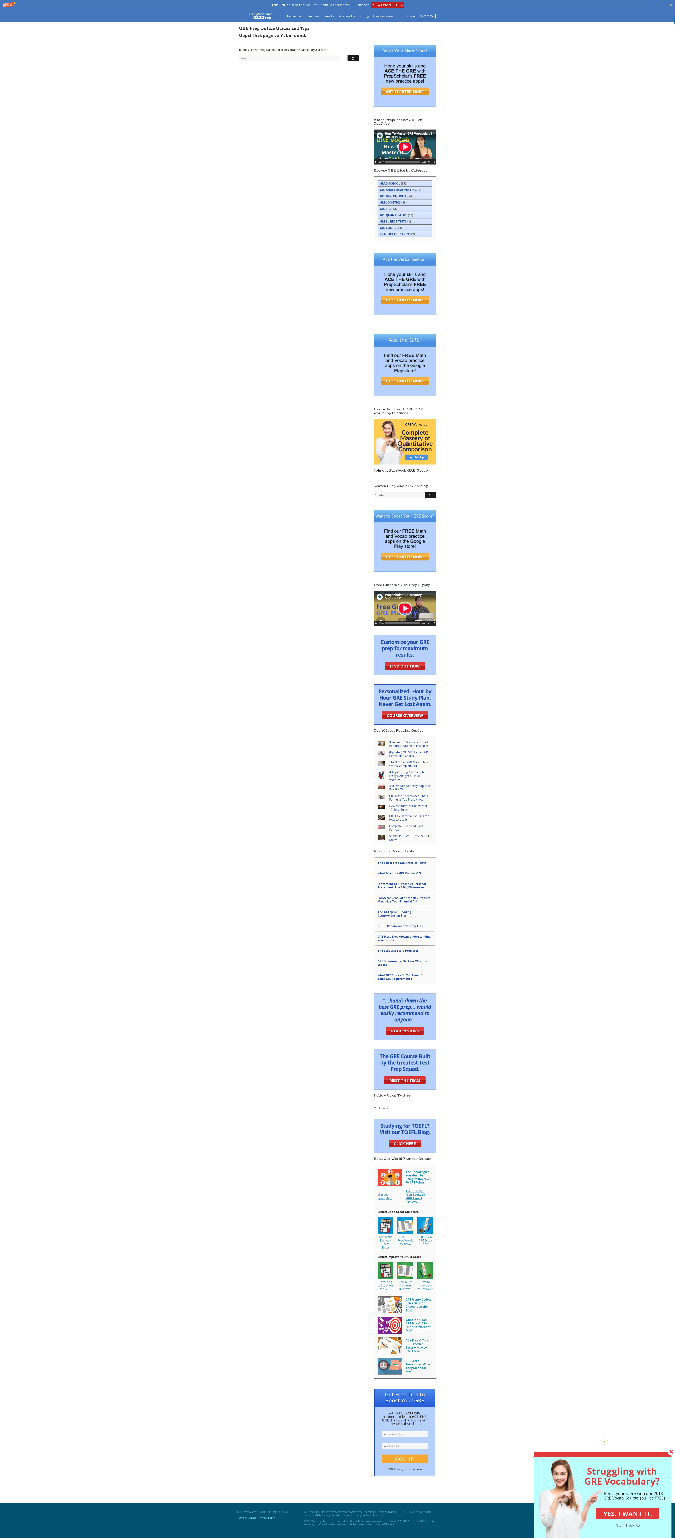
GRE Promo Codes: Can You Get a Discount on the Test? (418, 1305)
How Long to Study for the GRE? (385, 1285)
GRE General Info (393, 196)
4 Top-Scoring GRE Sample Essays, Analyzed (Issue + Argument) (406, 775)
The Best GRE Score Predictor (398, 951)
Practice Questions (395, 234)
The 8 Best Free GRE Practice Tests (402, 863)
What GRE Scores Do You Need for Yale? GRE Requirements (401, 977)
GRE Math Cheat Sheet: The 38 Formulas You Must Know (409, 797)
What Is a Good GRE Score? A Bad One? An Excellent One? (418, 1325)
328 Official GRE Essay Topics (425, 1240)
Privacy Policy (267, 1517)
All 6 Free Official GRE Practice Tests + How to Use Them (417, 1346)
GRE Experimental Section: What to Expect (402, 963)
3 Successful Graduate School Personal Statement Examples (409, 744)
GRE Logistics (390, 202)
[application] (405, 147)
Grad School (390, 183)
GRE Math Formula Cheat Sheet (385, 1242)
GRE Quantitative (393, 215)
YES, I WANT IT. (627, 1513)
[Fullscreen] (433, 161)
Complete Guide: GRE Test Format (406, 827)
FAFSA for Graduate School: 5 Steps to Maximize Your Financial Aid (404, 899)
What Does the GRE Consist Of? (399, 873)
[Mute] (429, 161)
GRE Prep (386, 209)
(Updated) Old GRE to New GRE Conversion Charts (409, 754)
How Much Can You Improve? (405, 1285)
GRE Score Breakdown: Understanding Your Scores (404, 938)
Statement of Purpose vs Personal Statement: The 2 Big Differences (402, 885)
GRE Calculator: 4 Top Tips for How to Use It (409, 817)
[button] (337, 5)
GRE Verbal (388, 228)
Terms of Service (246, 1517)
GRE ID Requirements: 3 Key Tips (400, 926)
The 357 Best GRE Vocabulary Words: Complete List (408, 764)
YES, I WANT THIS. (387, 5)
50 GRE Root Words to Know (405, 1240)
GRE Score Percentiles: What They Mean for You (418, 1366)
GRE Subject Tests (393, 221)
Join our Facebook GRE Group (401, 470)
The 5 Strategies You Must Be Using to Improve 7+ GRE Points (418, 1177)
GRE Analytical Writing (398, 190)
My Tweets (381, 1108)
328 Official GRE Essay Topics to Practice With (410, 787)
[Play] (376, 161)
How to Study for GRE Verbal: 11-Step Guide (408, 807)
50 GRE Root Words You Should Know (409, 838)
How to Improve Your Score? (425, 1285)
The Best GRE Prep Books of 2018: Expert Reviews (415, 1196)
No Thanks (627, 1525)
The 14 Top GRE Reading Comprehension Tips (394, 913)
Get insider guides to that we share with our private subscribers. (405, 1418)
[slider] (402, 162)
